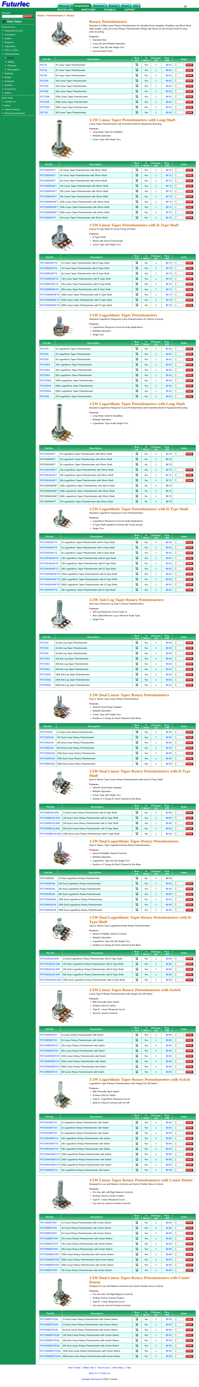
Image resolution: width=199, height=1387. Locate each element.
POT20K (44, 86)
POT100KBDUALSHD (50, 833)
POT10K (44, 80)
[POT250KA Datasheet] (137, 386)
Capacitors (10, 46)
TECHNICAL (110, 9)
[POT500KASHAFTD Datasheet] (137, 584)
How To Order (74, 1367)
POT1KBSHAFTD (48, 263)
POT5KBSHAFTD (48, 273)
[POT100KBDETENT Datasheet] (137, 1254)
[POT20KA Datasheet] (137, 370)
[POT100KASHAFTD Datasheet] (137, 574)
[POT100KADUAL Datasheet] (137, 899)
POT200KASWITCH (50, 1159)
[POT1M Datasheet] (137, 112)
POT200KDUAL (47, 758)
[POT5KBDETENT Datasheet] (137, 1233)
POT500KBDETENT (50, 1265)
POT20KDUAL (47, 742)
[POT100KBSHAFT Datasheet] (137, 202)
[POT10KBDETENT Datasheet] (137, 1239)
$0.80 (168, 812)
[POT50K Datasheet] (137, 91)
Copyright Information (91, 1379)
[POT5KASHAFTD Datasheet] (137, 553)
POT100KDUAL (47, 753)
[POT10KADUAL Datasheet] (137, 883)
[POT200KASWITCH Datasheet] (137, 1160)
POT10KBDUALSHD (50, 818)
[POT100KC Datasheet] (137, 674)
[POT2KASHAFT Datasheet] (137, 459)
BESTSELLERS (65, 9)
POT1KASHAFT (48, 454)
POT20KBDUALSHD (50, 823)
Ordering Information (15, 113)
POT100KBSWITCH (50, 1056)
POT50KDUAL (47, 748)
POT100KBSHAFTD (50, 294)
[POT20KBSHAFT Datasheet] (137, 191)
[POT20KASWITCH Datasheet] (137, 1144)
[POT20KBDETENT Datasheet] (137, 1244)
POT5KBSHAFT (48, 180)
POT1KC (44, 642)
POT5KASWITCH (48, 1133)
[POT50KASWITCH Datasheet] (137, 1149)
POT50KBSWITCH (49, 1050)
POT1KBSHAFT (48, 170)
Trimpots (11, 65)
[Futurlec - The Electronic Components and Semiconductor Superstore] (15, 7)
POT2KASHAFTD (48, 547)
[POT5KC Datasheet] (137, 653)
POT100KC (45, 674)
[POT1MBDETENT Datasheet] (137, 1270)
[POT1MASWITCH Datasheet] (137, 1170)
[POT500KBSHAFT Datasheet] (137, 212)
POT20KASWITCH (49, 1143)
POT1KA (44, 348)
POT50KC (45, 669)
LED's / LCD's (11, 50)
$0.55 (168, 65)
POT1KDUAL (46, 732)
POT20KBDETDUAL (50, 1340)
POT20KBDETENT (49, 1243)
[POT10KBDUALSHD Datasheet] (137, 818)
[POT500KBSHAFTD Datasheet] (137, 305)
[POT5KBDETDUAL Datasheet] (137, 1330)
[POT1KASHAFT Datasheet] (137, 454)
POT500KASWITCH (50, 1164)
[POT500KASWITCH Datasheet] (137, 1165)
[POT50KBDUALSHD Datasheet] (137, 828)
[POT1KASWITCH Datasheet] (137, 1122)
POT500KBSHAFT (49, 212)
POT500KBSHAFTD (50, 305)
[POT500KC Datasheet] (137, 685)
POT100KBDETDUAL (50, 1351)
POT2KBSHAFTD (48, 268)
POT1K (43, 65)
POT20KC (45, 664)
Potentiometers (12, 54)
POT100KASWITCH (50, 1154)
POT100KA (45, 380)
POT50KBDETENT (49, 1249)
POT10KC (45, 658)
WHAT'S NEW (88, 9)
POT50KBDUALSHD (50, 828)
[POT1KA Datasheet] (137, 349)
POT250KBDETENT (50, 1259)
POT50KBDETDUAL (50, 1345)
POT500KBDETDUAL (50, 1356)
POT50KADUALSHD (50, 974)
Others (8, 93)
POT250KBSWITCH (50, 1061)
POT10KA (45, 364)
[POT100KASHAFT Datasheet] (137, 486)
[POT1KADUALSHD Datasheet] (137, 959)
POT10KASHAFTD (49, 558)
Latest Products (12, 109)
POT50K (44, 91)
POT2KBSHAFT (48, 175)
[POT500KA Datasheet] (137, 391)
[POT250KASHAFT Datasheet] (137, 491)
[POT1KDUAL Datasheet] (137, 732)
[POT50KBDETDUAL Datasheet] (137, 1346)
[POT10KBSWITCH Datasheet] (137, 1045)
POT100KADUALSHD (50, 980)
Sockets (8, 85)
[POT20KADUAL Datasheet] (137, 889)
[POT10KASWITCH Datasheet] (137, 1138)
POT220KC (45, 679)
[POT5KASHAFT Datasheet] (137, 464)
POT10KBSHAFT (48, 186)
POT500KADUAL (48, 910)
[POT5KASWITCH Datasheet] (137, 1133)
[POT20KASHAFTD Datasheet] (137, 563)
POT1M (44, 112)
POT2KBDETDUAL (49, 1324)
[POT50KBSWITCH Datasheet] (137, 1051)
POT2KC (44, 648)
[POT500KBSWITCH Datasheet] (137, 1067)
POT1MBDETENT (49, 1270)
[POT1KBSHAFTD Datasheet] (137, 263)
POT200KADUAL (48, 904)
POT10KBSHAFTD (49, 278)
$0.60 (168, 642)
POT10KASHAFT (48, 470)
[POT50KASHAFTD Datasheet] (137, 569)
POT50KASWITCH (49, 1149)
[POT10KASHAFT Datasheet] (137, 470)
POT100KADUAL (48, 899)
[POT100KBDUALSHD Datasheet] (137, 834)
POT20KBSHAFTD (49, 284)
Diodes (8, 38)
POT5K (43, 75)
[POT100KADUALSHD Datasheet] (137, 980)
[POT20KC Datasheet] (137, 664)
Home (40, 15)
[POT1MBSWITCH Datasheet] (137, 1072)
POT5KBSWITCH (48, 1040)
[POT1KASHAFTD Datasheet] (137, 542)
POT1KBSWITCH (48, 1035)
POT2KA (44, 354)
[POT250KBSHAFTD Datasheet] (137, 300)
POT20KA (45, 370)
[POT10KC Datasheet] (137, 658)
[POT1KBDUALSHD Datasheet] (137, 812)
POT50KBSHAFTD (49, 289)
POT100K (45, 96)
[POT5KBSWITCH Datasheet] (137, 1040)
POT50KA (45, 375)
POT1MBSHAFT (48, 217)
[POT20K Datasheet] (137, 86)
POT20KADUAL (48, 889)
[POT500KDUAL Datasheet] (137, 764)
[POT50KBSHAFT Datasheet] (137, 196)
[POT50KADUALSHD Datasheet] (137, 975)
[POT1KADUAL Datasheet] (137, 878)
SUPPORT (130, 9)
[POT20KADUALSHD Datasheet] (137, 969)
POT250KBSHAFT (49, 207)
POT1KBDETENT (48, 1222)
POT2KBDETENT (48, 1228)
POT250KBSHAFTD (50, 300)
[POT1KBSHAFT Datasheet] (137, 170)
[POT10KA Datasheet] (137, 365)
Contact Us (10, 101)
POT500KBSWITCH (50, 1066)
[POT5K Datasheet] (137, 75)
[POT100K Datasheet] (137, 97)
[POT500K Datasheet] (137, 107)
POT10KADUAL (48, 883)
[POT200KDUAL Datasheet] (137, 758)
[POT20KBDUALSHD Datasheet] (137, 823)
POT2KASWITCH (48, 1127)
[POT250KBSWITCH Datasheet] (137, 1061)
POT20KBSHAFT (48, 191)
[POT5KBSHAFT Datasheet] (137, 180)
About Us (93, 1373)
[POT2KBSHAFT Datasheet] (137, 175)
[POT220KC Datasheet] (137, 680)
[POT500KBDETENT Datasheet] (137, 1265)
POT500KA (45, 391)
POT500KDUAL (47, 763)
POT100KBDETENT (50, 1254)
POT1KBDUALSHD (49, 812)
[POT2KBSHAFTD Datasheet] (137, 268)
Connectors (10, 89)
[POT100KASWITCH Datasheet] (137, 1154)
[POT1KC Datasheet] (137, 643)
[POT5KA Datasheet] (137, 359)
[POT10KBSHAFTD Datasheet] (137, 279)
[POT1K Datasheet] (137, 65)
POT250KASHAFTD (50, 579)
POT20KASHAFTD (49, 563)
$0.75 (168, 170)
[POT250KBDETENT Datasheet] (137, 1260)
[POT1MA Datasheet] (137, 396)
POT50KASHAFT (48, 480)
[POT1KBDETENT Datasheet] (137, 1223)
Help (129, 1367)
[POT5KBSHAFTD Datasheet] (137, 273)
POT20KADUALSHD (50, 969)
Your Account (103, 1367)
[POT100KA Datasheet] (137, 380)
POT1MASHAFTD (49, 590)
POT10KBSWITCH (49, 1045)
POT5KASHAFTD (48, 553)
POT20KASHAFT (48, 475)
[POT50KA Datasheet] (137, 375)
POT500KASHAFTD (50, 584)
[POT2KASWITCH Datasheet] (137, 1128)
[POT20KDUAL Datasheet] (137, 742)
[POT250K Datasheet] (137, 102)
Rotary (10, 58)
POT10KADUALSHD (50, 964)
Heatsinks (9, 81)
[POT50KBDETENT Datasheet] (137, 1249)
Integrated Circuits (14, 30)
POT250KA (45, 386)
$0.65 (168, 112)
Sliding (10, 62)
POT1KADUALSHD (49, 958)
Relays (8, 77)
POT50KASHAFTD (49, 568)
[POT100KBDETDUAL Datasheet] (137, 1351)
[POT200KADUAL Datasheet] (137, 905)
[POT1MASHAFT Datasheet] (137, 501)
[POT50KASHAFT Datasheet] (137, 480)
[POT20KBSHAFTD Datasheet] (137, 284)
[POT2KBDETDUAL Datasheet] (137, 1325)
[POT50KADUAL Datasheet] (137, 894)
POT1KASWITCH (48, 1122)
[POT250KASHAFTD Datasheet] (137, 579)
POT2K (43, 70)
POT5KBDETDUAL (49, 1330)
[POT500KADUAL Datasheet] (137, 910)
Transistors (10, 34)
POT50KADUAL (48, 894)
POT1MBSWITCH (49, 1072)
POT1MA (44, 396)
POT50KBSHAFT (48, 196)
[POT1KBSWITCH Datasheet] (137, 1035)
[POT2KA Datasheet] (137, 354)
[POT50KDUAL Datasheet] (137, 748)
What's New (88, 1367)
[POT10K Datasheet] (137, 81)
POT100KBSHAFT (49, 201)
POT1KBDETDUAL (49, 1319)
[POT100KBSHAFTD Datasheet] (137, 295)
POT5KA (44, 359)
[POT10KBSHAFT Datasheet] (137, 186)
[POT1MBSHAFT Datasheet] (137, 218)
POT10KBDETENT (49, 1238)
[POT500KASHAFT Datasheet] (137, 496)
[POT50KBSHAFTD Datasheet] (137, 289)
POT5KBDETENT (48, 1233)
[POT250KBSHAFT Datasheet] (137, 207)
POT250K (45, 102)
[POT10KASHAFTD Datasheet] (137, 558)
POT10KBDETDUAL (50, 1335)
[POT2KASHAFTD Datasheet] (137, 547)
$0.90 (168, 732)
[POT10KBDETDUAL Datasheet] (137, 1335)
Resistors (9, 42)
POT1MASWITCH (49, 1170)
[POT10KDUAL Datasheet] (137, 737)
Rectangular (13, 69)
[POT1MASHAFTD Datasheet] (137, 590)
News (7, 105)
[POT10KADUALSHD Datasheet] (137, 964)
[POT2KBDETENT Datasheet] (137, 1228)
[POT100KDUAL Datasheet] (137, 753)
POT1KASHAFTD (48, 542)
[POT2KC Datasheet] (137, 648)
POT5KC (44, 653)
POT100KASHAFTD (50, 574)
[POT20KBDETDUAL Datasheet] (137, 1340)
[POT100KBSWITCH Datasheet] (137, 1056)
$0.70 (168, 263)
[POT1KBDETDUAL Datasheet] (137, 1319)
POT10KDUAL (47, 737)
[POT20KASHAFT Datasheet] (137, 475)
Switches (9, 73)
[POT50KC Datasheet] (137, 669)
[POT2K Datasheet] (137, 70)
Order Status (14, 21)
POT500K (45, 107)
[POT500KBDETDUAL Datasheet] (137, 1356)
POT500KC (45, 685)
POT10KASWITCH (49, 1138)
